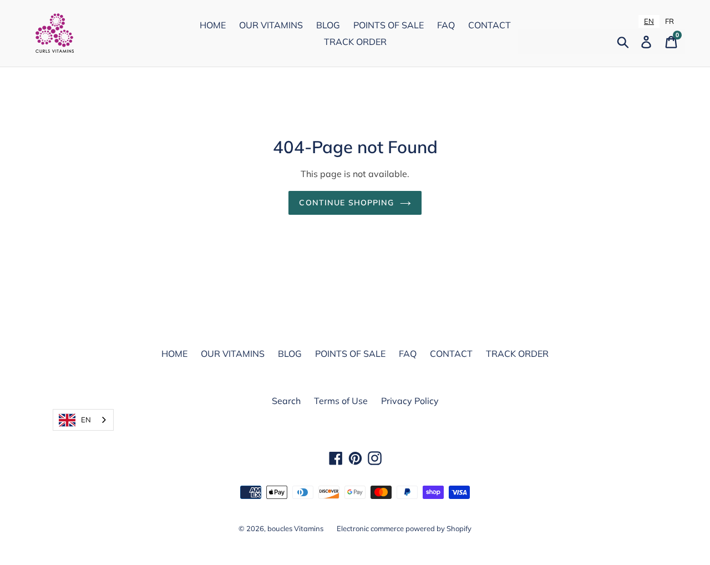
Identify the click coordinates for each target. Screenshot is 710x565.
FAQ (446, 25)
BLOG (328, 25)
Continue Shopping (346, 203)
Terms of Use (341, 400)
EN (649, 21)
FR (669, 21)
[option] (669, 21)
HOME (213, 25)
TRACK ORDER (355, 41)
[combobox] (649, 21)
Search (286, 400)
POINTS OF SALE (388, 25)
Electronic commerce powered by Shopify (404, 528)
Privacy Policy (410, 400)
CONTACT (489, 25)
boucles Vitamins (295, 528)
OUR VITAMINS (271, 25)
